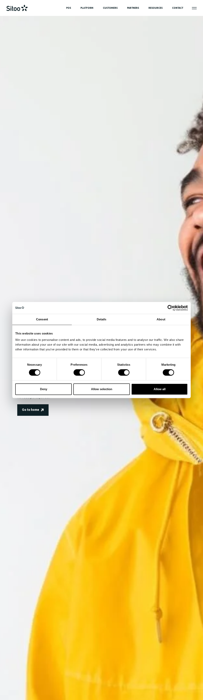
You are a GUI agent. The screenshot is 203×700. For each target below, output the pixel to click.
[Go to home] (17, 8)
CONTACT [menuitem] (177, 8)
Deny (43, 389)
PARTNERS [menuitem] (133, 8)
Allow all (160, 389)
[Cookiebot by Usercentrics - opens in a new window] (170, 308)
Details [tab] (101, 319)
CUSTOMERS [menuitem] (110, 8)
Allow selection (101, 389)
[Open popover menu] (194, 8)
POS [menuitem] (68, 8)
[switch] (79, 372)
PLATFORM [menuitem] (86, 8)
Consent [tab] (42, 319)
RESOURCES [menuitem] (155, 8)
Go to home (30, 410)
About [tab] (161, 319)
